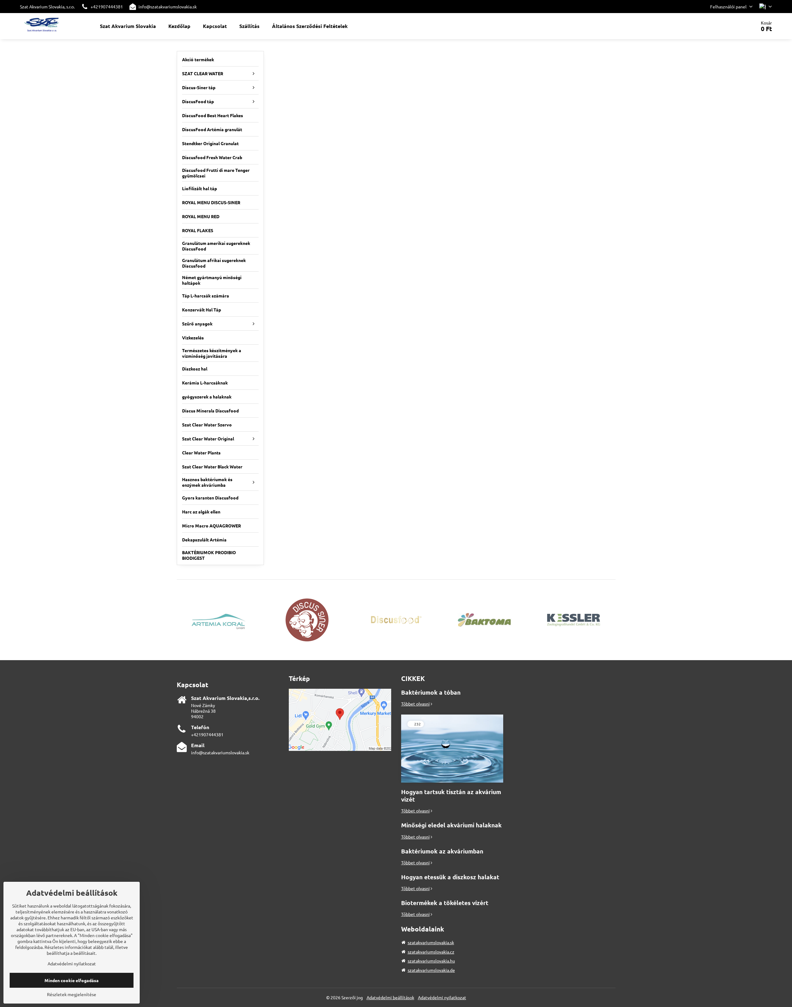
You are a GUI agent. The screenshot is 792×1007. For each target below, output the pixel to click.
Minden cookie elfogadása (72, 980)
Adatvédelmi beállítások (390, 997)
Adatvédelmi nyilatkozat (442, 997)
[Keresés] (734, 26)
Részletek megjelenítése (71, 994)
